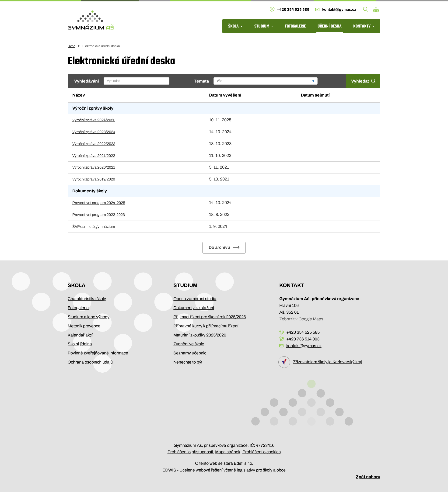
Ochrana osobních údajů (90, 362)
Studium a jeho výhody (88, 317)
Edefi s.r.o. (243, 463)
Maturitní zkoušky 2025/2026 (199, 335)
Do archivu (219, 247)
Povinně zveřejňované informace (98, 353)
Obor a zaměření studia (194, 298)
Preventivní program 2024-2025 (98, 203)
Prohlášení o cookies (261, 452)
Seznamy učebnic (189, 353)
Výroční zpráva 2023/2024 (93, 132)
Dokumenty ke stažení (193, 307)
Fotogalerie (295, 26)
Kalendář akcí (80, 335)
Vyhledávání (86, 81)
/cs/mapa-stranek (376, 9)
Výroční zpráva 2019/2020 (93, 179)
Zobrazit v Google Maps (301, 319)
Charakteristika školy (87, 298)
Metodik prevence (84, 326)
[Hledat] (365, 9)
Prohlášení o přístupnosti (190, 452)
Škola (233, 26)
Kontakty (362, 26)
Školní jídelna (80, 344)
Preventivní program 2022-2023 (98, 215)
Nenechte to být (187, 362)
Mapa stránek (227, 452)
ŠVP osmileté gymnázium (93, 227)
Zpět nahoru (368, 477)
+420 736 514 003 (302, 339)
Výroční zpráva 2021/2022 (93, 156)
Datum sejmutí (315, 95)
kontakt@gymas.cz (339, 9)
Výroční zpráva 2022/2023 (93, 144)
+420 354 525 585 (293, 9)
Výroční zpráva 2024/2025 (93, 120)
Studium (261, 26)
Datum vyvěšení (225, 95)
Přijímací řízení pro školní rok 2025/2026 (209, 317)
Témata (201, 81)
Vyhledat (360, 81)
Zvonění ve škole (188, 344)
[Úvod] (91, 20)
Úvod (71, 46)
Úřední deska (330, 26)
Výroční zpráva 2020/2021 (93, 167)
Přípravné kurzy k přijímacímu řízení (205, 326)
